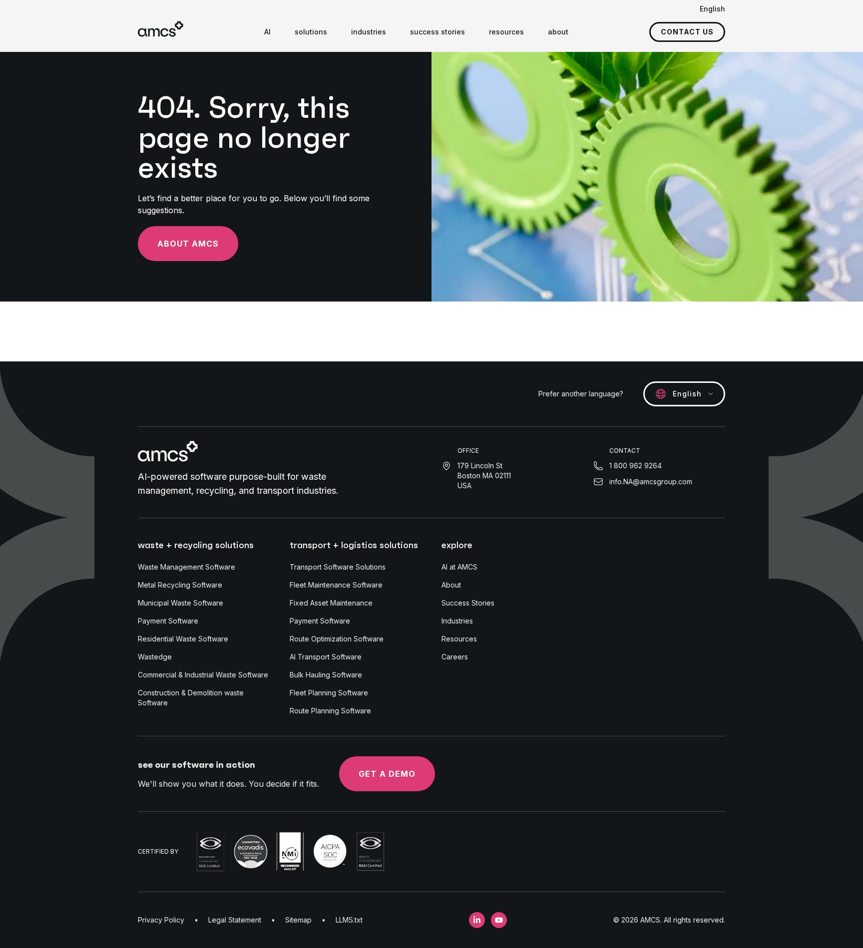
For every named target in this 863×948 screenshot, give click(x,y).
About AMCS (188, 244)
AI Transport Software (326, 656)
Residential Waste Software (183, 638)
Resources (459, 638)
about (558, 31)
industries (368, 31)
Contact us (687, 31)
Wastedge (155, 656)
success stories (437, 31)
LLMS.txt (349, 920)
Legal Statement (234, 920)
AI (267, 31)
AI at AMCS (459, 567)
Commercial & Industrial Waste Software (203, 674)
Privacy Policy (161, 920)
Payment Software (168, 621)
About (451, 585)
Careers (454, 656)
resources (506, 31)
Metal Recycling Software (180, 585)
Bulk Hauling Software (326, 674)
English (712, 8)
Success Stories (467, 603)
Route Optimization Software (337, 638)
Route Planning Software (330, 710)
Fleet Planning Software (329, 692)
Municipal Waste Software (180, 603)
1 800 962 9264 (635, 465)
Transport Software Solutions (338, 567)
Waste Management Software (186, 567)
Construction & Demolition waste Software (191, 697)
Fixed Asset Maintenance (331, 603)
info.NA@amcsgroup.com (650, 481)
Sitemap (298, 920)
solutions (311, 31)
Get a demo (387, 774)
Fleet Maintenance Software (336, 585)
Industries (457, 621)
